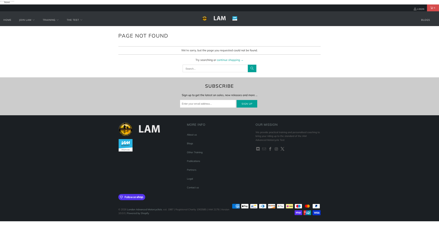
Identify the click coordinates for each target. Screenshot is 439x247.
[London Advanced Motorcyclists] (219, 18)
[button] (27, 20)
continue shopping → (230, 60)
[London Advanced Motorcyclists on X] (282, 149)
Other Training (195, 152)
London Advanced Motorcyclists (144, 209)
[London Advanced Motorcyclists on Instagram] (276, 149)
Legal (190, 178)
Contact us (193, 187)
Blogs (190, 143)
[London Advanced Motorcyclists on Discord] (258, 149)
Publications (193, 161)
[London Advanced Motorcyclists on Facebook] (270, 149)
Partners (191, 169)
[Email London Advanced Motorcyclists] (264, 149)
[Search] (252, 68)
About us (192, 134)
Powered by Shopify (138, 213)
